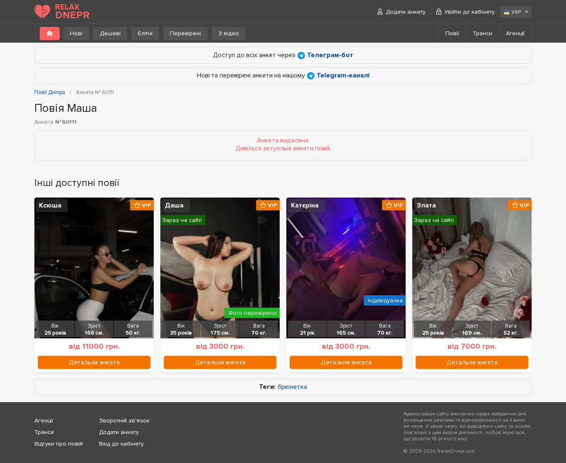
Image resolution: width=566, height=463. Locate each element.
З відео (228, 33)
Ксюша (50, 205)
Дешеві (110, 33)
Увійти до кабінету (470, 11)
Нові (76, 33)
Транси (482, 33)
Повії (452, 33)
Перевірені (185, 33)
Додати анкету (406, 11)
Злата (426, 205)
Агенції (515, 33)
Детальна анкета (94, 362)
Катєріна (305, 205)
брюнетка (292, 387)
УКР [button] (516, 12)
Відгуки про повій (58, 443)
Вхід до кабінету (121, 443)
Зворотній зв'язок (124, 420)
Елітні (145, 33)
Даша (174, 205)
